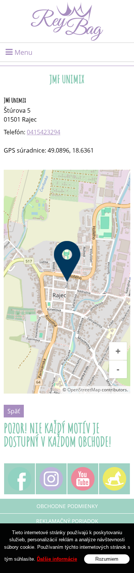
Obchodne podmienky (67, 506)
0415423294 (43, 132)
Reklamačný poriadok (67, 521)
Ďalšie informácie (57, 559)
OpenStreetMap (83, 389)
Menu (22, 52)
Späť (13, 411)
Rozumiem (106, 559)
